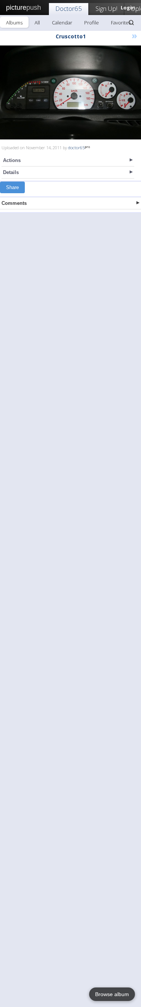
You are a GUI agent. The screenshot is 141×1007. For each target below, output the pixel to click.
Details (11, 172)
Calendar (62, 22)
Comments (14, 203)
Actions (12, 160)
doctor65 (76, 147)
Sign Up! (106, 8)
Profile (91, 22)
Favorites (121, 22)
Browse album (112, 994)
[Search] (131, 23)
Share (12, 187)
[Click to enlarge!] (70, 92)
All (37, 22)
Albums (14, 22)
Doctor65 (68, 8)
